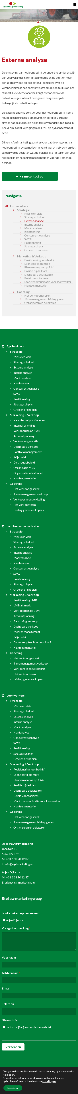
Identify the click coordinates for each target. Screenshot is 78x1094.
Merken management (26, 631)
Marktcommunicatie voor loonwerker (47, 281)
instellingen (49, 1081)
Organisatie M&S (24, 467)
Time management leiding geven (44, 299)
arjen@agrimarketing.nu (20, 882)
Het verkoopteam (24, 504)
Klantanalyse (32, 231)
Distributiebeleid (24, 462)
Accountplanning (23, 436)
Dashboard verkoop (25, 446)
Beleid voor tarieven (36, 278)
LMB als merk (22, 605)
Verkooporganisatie (25, 441)
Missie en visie (33, 213)
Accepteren (13, 1088)
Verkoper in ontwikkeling (29, 499)
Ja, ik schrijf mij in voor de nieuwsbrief (28, 1027)
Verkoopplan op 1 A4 (26, 430)
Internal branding (24, 425)
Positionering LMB (25, 600)
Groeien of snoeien (36, 250)
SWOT (28, 239)
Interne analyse (33, 224)
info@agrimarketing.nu (19, 864)
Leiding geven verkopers (28, 510)
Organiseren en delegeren (40, 302)
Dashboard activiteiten (38, 274)
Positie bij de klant (35, 271)
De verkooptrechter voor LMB (32, 642)
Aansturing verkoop (25, 621)
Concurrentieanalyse (37, 235)
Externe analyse (34, 220)
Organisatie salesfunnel (27, 473)
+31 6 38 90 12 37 (17, 859)
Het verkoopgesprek (37, 295)
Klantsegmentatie (35, 285)
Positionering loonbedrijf (40, 260)
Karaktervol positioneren (29, 420)
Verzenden (13, 1047)
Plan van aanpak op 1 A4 (39, 267)
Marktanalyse (33, 228)
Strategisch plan (34, 246)
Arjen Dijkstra (14, 920)
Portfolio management (27, 452)
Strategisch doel (34, 217)
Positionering (32, 242)
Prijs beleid (20, 457)
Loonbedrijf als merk (37, 263)
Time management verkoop (30, 494)
